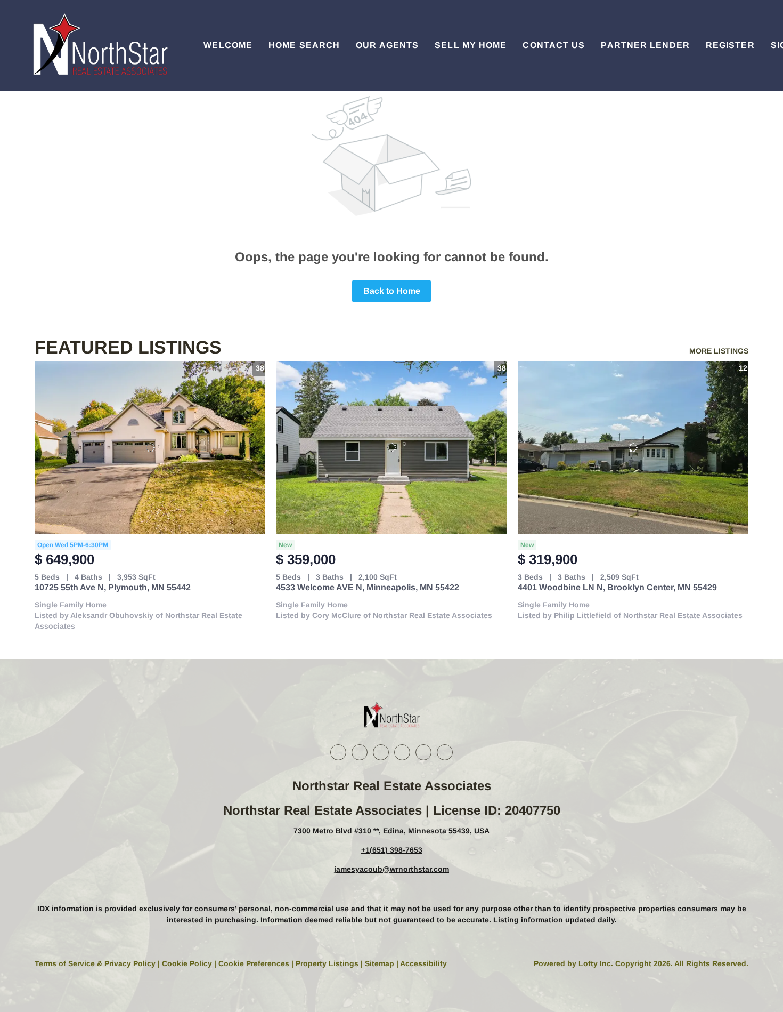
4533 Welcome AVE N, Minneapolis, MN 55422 (367, 587)
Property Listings (327, 963)
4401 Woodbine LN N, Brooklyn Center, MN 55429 (617, 587)
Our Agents (387, 45)
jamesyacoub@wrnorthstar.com (391, 869)
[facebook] (338, 752)
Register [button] (730, 45)
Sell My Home (471, 45)
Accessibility (423, 963)
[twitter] (381, 752)
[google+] (445, 752)
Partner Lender (645, 45)
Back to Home (391, 290)
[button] (99, 45)
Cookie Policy (187, 963)
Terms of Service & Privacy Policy (95, 963)
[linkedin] (360, 752)
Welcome (227, 45)
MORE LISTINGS (718, 351)
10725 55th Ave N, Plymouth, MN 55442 (113, 587)
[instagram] (402, 752)
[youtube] (423, 752)
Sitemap (379, 963)
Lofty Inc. (595, 963)
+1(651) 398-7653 (391, 850)
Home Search (304, 45)
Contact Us (554, 45)
